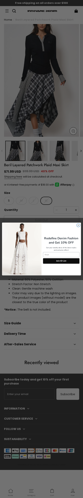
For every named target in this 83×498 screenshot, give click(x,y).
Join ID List (61, 261)
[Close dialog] (78, 225)
